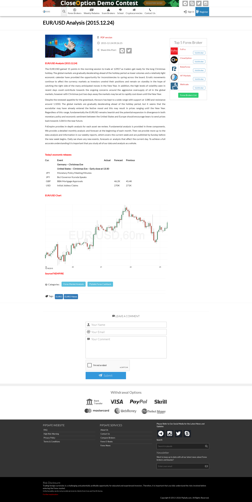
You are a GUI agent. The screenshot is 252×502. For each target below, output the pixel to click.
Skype (194, 3)
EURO (59, 296)
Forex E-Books (106, 441)
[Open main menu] (64, 11)
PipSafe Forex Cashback (100, 284)
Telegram (187, 4)
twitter (201, 3)
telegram (164, 433)
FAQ (45, 430)
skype (190, 433)
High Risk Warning (51, 434)
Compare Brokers (107, 438)
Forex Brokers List (188, 95)
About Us (104, 430)
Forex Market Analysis (73, 284)
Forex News (105, 445)
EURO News (71, 296)
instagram (172, 433)
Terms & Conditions (52, 441)
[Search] (206, 446)
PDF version (106, 37)
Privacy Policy (49, 438)
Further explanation (50, 494)
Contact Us (105, 434)
